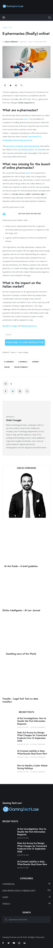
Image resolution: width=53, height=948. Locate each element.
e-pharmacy (22, 362)
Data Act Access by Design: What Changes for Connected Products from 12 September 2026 (32, 736)
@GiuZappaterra (29, 326)
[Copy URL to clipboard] (21, 85)
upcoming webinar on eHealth (31, 149)
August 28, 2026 (23, 744)
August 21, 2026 (23, 757)
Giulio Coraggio (38, 727)
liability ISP (7, 27)
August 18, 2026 (23, 772)
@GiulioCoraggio (10, 326)
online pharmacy (21, 367)
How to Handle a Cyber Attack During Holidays (32, 767)
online (7, 367)
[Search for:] (26, 919)
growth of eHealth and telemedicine (22, 146)
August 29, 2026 (23, 727)
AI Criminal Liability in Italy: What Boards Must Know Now (32, 752)
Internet (35, 362)
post (26, 119)
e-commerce (9, 362)
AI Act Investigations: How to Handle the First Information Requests (31, 721)
